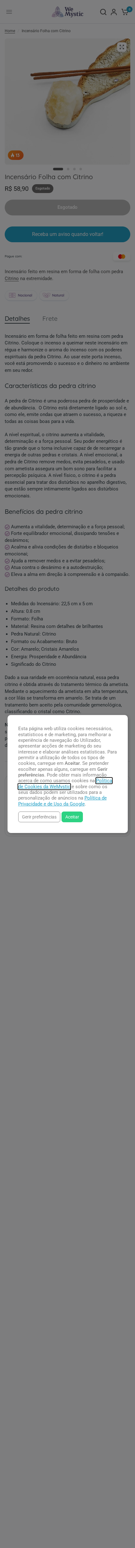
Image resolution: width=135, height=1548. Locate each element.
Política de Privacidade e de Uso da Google (62, 800)
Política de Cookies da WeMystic (65, 783)
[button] (39, 817)
